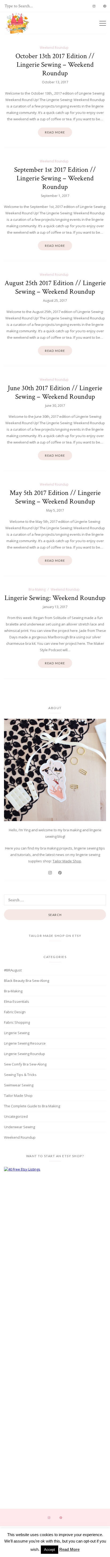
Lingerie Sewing (16, 1032)
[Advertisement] (55, 1218)
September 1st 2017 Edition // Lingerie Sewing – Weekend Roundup (55, 178)
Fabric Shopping (17, 1022)
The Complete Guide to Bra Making (32, 1106)
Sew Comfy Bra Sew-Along (25, 1064)
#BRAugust (13, 970)
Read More (69, 1549)
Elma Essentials (16, 1001)
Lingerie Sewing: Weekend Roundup (55, 598)
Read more (55, 132)
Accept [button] (49, 1550)
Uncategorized (16, 1116)
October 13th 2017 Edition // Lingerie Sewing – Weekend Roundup (55, 64)
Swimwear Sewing (18, 1085)
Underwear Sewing (19, 1126)
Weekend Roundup (54, 47)
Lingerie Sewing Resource (25, 1043)
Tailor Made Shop (67, 861)
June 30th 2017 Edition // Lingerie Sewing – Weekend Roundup (55, 392)
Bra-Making (37, 589)
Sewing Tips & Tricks (20, 1074)
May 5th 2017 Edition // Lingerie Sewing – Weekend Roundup (55, 497)
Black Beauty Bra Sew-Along (26, 980)
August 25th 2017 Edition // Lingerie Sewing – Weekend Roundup (55, 287)
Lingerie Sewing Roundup (24, 1053)
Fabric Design (15, 1012)
